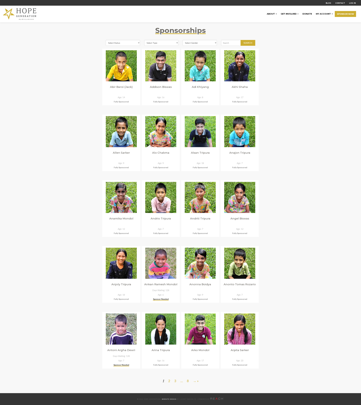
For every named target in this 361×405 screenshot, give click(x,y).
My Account (323, 14)
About (271, 14)
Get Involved (289, 14)
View (121, 102)
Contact (340, 3)
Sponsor (161, 299)
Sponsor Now (345, 14)
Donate (307, 14)
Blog (328, 3)
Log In (352, 3)
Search (248, 42)
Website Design (169, 399)
